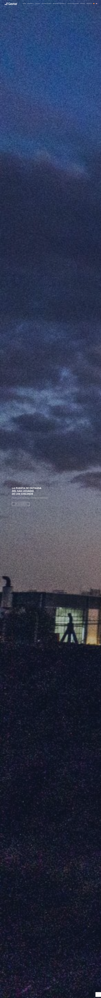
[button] (21, 504)
